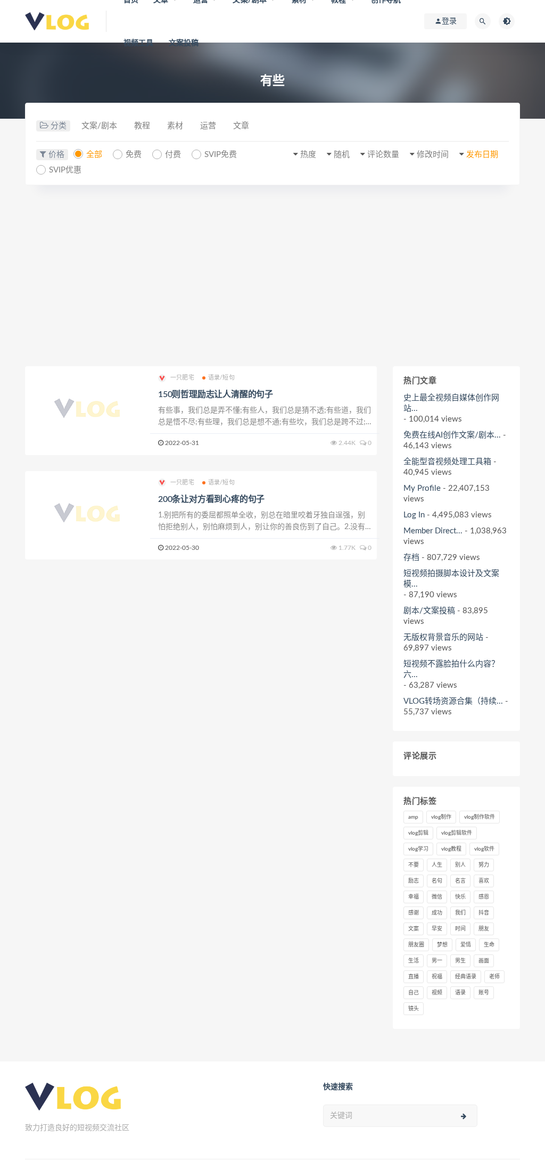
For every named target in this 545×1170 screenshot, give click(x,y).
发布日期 (482, 155)
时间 (460, 929)
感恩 (483, 897)
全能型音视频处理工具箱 (447, 462)
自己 (413, 992)
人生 (437, 865)
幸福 (413, 897)
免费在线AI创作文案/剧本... (452, 435)
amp (413, 817)
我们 (460, 913)
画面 (483, 960)
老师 (494, 976)
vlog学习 (418, 849)
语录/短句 (221, 378)
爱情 (465, 944)
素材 (175, 126)
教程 (142, 126)
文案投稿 (184, 43)
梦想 (442, 944)
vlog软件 (484, 849)
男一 (437, 960)
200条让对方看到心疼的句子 (211, 499)
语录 (460, 992)
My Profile (422, 488)
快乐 (460, 897)
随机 (342, 155)
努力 (483, 865)
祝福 (437, 976)
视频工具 (138, 43)
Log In (414, 515)
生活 (413, 960)
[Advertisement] (272, 275)
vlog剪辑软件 (456, 833)
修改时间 (433, 155)
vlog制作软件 (479, 817)
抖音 (483, 913)
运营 (208, 126)
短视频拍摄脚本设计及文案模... (451, 579)
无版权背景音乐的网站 (443, 637)
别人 (460, 865)
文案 (413, 929)
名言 (460, 881)
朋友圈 (416, 944)
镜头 (413, 1008)
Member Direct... (433, 531)
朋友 (483, 929)
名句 (437, 881)
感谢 (413, 913)
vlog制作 (441, 817)
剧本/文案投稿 (429, 611)
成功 (437, 913)
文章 (241, 126)
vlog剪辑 (418, 833)
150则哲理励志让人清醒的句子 (215, 394)
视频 (437, 992)
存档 (411, 558)
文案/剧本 (99, 126)
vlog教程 (451, 849)
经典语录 (465, 976)
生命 (489, 944)
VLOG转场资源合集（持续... (453, 701)
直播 (413, 976)
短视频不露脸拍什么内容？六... (451, 669)
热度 (308, 155)
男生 (460, 960)
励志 (413, 881)
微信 (437, 897)
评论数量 (383, 155)
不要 (413, 865)
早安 (437, 929)
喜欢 (483, 881)
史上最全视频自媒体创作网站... (451, 403)
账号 (483, 992)
